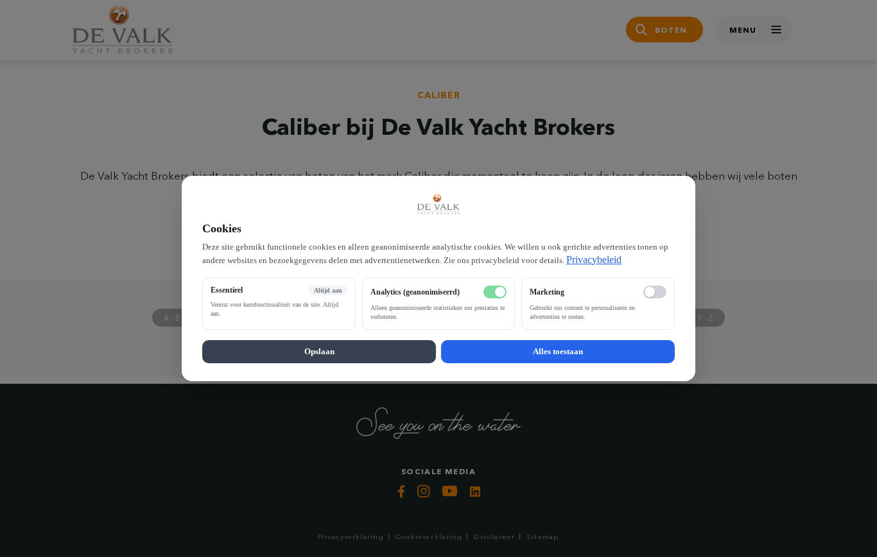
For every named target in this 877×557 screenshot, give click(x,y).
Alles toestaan (558, 351)
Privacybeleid (593, 259)
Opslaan (319, 351)
